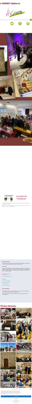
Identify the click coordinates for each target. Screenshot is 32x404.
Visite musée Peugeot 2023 (6, 285)
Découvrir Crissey (6, 31)
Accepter (16, 396)
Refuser (16, 398)
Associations (6, 29)
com (11, 276)
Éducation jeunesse (6, 27)
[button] (30, 389)
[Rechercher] (31, 20)
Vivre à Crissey (6, 25)
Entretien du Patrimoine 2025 (6, 282)
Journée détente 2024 (5, 283)
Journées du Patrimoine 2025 (6, 280)
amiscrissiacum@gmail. (7, 276)
